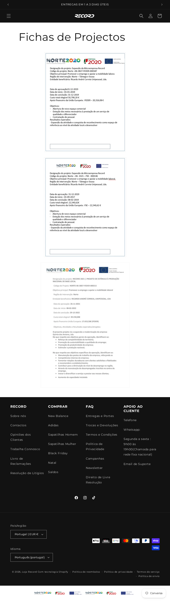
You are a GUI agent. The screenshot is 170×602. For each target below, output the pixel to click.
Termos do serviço (148, 571)
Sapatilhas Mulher (62, 444)
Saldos (53, 472)
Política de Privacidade (95, 446)
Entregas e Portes (100, 416)
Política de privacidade (118, 571)
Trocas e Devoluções (102, 425)
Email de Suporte (137, 464)
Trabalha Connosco (25, 449)
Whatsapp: (132, 429)
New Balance (58, 416)
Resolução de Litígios (27, 473)
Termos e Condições (101, 434)
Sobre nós (18, 416)
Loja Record (29, 571)
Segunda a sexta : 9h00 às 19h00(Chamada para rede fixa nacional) (140, 447)
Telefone (130, 420)
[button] (8, 15)
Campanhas (95, 458)
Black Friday (58, 453)
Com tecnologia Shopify (53, 571)
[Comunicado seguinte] (161, 4)
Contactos (18, 425)
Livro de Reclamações (20, 461)
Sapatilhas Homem (63, 434)
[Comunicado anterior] (8, 4)
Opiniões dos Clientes (20, 437)
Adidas (53, 425)
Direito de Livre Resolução (98, 479)
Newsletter (94, 468)
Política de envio (149, 576)
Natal (52, 463)
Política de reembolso (86, 571)
